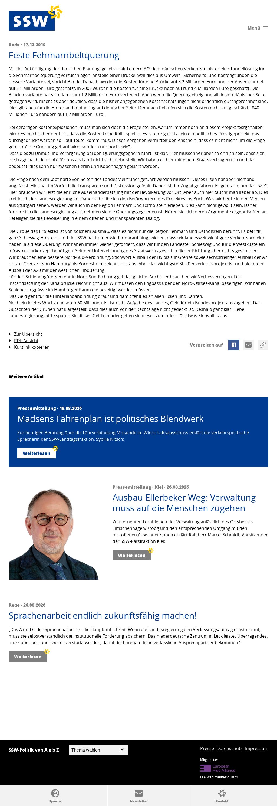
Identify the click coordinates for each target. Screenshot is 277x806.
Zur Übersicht (28, 334)
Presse (207, 748)
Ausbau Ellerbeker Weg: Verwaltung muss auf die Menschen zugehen (184, 502)
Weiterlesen (36, 453)
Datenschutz (229, 748)
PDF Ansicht (26, 341)
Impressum (256, 748)
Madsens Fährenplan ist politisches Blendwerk (110, 418)
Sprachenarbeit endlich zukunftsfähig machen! (103, 615)
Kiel (159, 487)
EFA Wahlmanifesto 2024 (219, 777)
